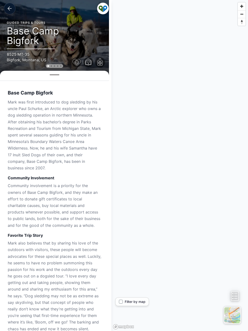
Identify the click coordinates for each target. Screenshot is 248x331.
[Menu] (103, 8)
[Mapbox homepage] (123, 327)
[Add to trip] (88, 62)
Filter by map (135, 302)
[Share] (100, 62)
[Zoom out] (242, 14)
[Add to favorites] (77, 62)
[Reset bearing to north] (242, 22)
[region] (179, 165)
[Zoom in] (242, 6)
